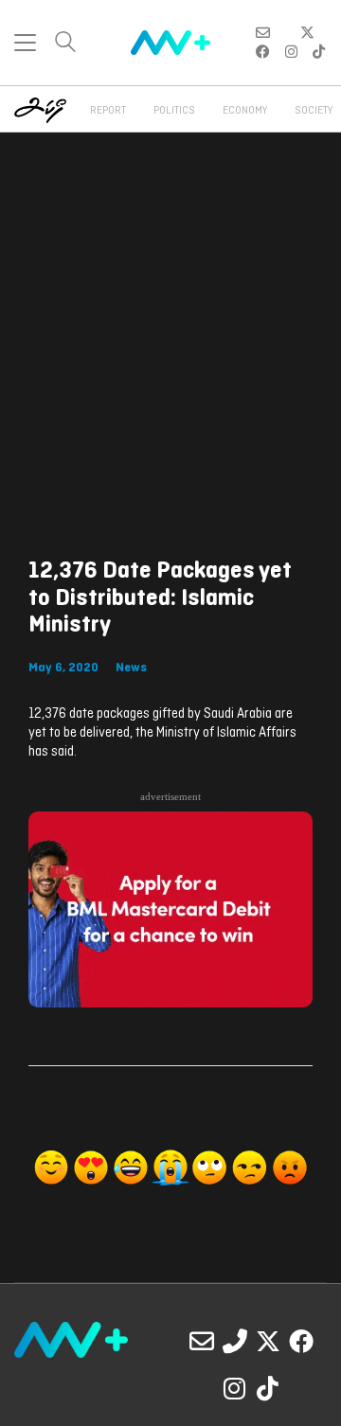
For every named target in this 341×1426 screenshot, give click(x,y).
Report (108, 110)
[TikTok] (268, 1388)
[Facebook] (301, 1341)
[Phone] (235, 1341)
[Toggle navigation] (25, 42)
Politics (174, 110)
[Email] (202, 1341)
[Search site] (65, 44)
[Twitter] (268, 1341)
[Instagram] (235, 1388)
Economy (245, 110)
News (131, 668)
